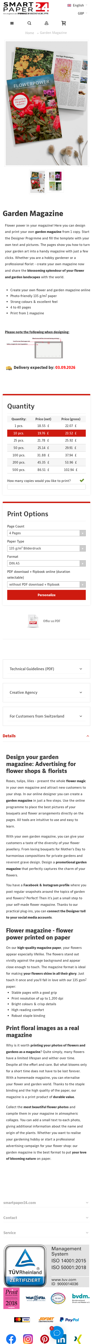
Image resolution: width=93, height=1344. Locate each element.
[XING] (78, 1333)
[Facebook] (11, 1333)
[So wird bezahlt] (46, 1312)
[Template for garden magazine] (55, 181)
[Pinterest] (45, 1333)
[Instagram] (28, 1333)
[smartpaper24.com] (26, 8)
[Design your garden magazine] (37, 182)
